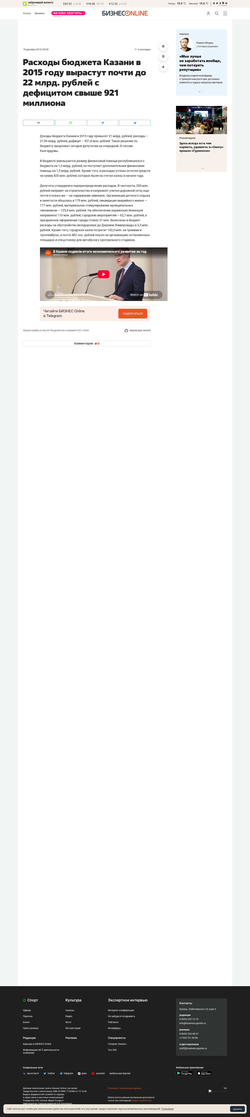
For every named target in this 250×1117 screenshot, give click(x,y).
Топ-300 (112, 1050)
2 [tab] (201, 91)
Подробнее (167, 1108)
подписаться (133, 313)
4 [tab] (202, 168)
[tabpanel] (201, 61)
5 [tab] (204, 168)
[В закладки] (163, 57)
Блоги (26, 1022)
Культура (73, 1000)
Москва (193, 3)
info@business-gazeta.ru (192, 1023)
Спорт (32, 1000)
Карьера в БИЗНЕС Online (37, 1044)
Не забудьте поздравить (121, 1016)
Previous (180, 91)
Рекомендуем (187, 138)
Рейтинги (113, 1022)
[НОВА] (68, 14)
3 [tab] (202, 91)
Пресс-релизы (31, 1028)
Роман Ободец (204, 42)
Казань (27, 13)
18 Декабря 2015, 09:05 (35, 49)
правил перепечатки (142, 1100)
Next (223, 91)
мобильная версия (120, 1073)
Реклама (71, 1038)
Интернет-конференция (121, 1010)
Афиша (27, 1010)
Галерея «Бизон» (117, 1044)
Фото (68, 1022)
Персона (27, 1016)
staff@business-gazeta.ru (193, 1048)
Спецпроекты (117, 1038)
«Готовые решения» (207, 46)
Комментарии (86, 343)
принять (237, 1109)
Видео (68, 1016)
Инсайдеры (114, 1028)
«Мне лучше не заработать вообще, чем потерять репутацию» (200, 63)
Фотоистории (72, 1028)
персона (184, 34)
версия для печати (140, 330)
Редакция (29, 1038)
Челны (171, 3)
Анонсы (69, 1010)
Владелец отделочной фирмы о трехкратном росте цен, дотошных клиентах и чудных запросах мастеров (200, 79)
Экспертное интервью (128, 1000)
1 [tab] (199, 91)
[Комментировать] (163, 46)
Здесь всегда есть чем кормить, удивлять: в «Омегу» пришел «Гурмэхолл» (201, 147)
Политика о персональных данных (124, 1088)
